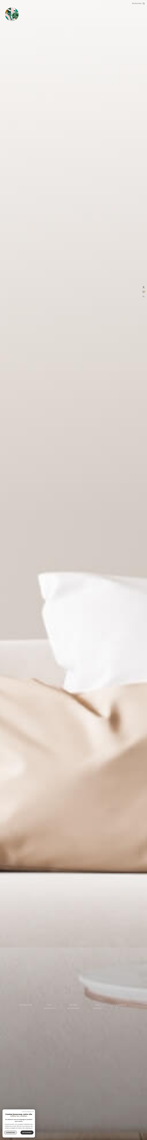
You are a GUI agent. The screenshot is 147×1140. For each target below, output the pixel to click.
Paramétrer (10, 1132)
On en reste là (26, 1111)
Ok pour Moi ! (27, 1132)
